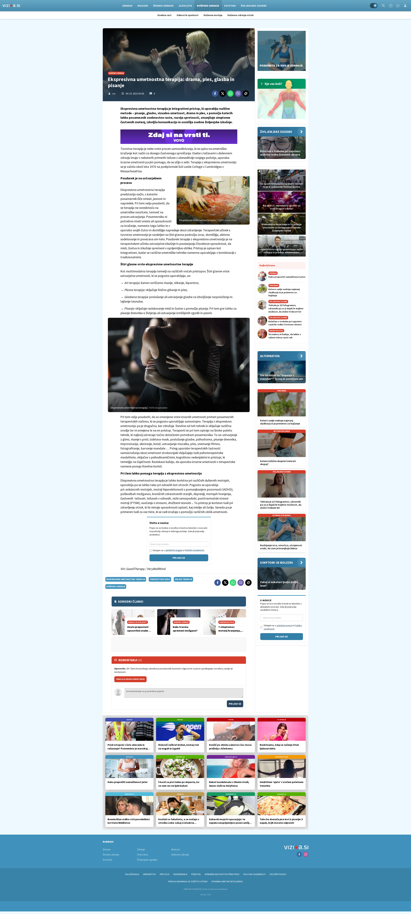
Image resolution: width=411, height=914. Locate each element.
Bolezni (143, 5)
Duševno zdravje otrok (240, 15)
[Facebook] (397, 5)
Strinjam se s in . (179, 550)
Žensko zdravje (163, 5)
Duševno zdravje (208, 5)
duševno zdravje (115, 586)
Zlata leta (185, 5)
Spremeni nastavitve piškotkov (222, 874)
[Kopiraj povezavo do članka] (246, 93)
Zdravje (127, 5)
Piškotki (196, 874)
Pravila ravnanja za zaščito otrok (187, 881)
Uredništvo (149, 874)
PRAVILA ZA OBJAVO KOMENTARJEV (130, 679)
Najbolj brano (267, 265)
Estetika (230, 5)
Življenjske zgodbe (254, 5)
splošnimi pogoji (173, 550)
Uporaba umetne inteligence (227, 881)
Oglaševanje (132, 874)
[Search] (383, 5)
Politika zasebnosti (254, 874)
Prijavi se (179, 557)
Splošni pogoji (278, 874)
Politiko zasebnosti (194, 550)
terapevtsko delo (160, 579)
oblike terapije (183, 579)
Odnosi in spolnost (187, 15)
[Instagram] (390, 5)
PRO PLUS (165, 874)
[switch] (374, 5)
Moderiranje (180, 874)
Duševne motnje (213, 15)
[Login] (405, 5)
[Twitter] (222, 93)
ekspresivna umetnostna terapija (125, 579)
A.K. (114, 93)
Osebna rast (164, 15)
